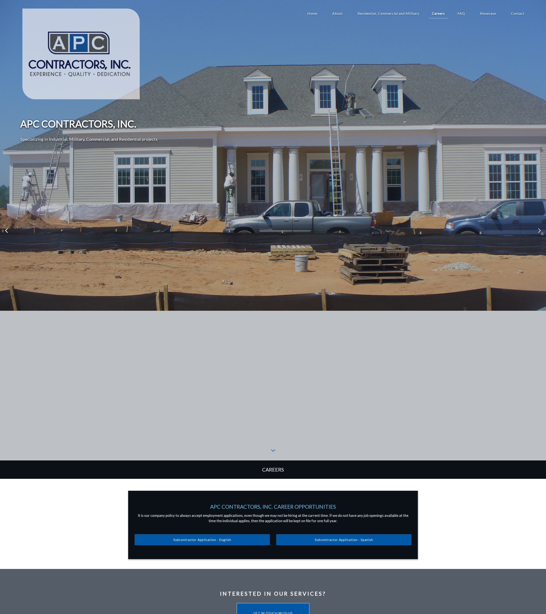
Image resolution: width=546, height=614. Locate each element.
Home (312, 13)
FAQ (461, 13)
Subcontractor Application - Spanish (344, 540)
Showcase (488, 13)
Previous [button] (6, 230)
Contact (517, 13)
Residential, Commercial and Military (388, 13)
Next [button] (539, 230)
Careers (438, 13)
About (337, 13)
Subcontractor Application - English (202, 540)
